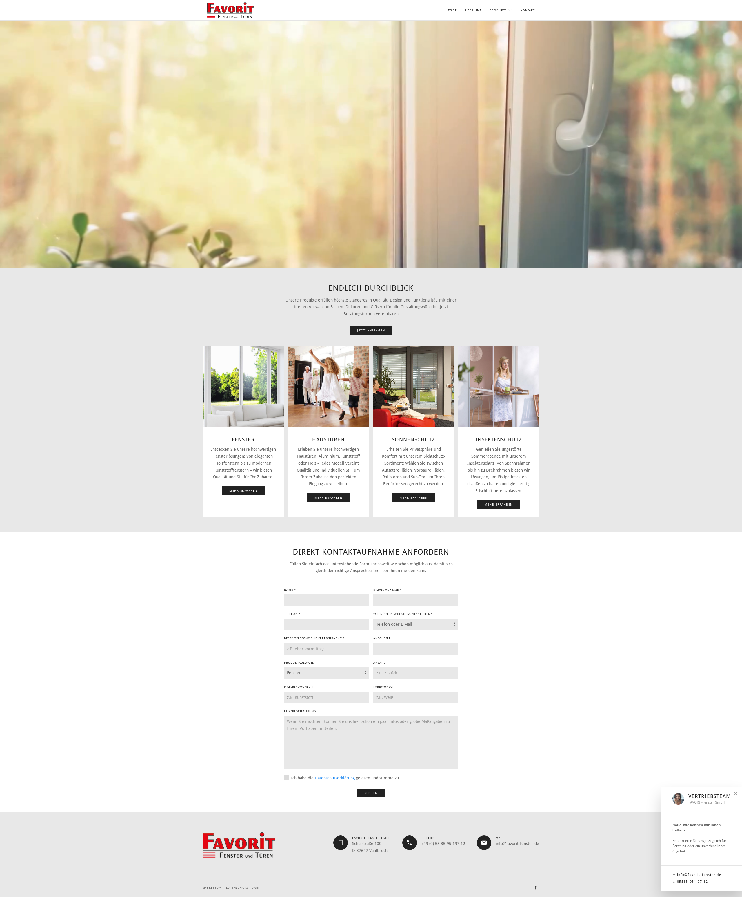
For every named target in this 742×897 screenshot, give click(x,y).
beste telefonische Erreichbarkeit (314, 638)
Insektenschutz (498, 440)
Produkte (498, 10)
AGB (255, 887)
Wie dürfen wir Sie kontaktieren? (402, 614)
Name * (290, 589)
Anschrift (382, 638)
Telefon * (292, 614)
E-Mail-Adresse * (387, 589)
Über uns (473, 10)
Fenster (243, 440)
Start (452, 10)
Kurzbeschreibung (300, 711)
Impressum (212, 887)
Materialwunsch (298, 686)
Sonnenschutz (413, 440)
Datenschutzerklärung (335, 778)
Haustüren (328, 440)
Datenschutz (237, 887)
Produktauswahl (299, 662)
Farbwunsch (384, 686)
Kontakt (528, 10)
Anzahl (379, 662)
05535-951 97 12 (692, 882)
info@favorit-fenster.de (698, 875)
